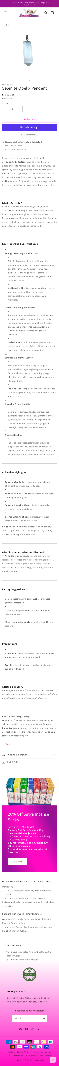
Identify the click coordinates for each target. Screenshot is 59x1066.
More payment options (29, 134)
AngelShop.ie (19, 1052)
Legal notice (40, 1060)
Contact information (25, 1060)
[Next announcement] (54, 4)
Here (13, 959)
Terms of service (45, 1056)
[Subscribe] (44, 1018)
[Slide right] (36, 80)
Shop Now (17, 861)
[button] (6, 13)
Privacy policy (30, 1056)
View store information (15, 149)
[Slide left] (23, 80)
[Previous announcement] (5, 4)
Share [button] (7, 744)
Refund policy (18, 1056)
